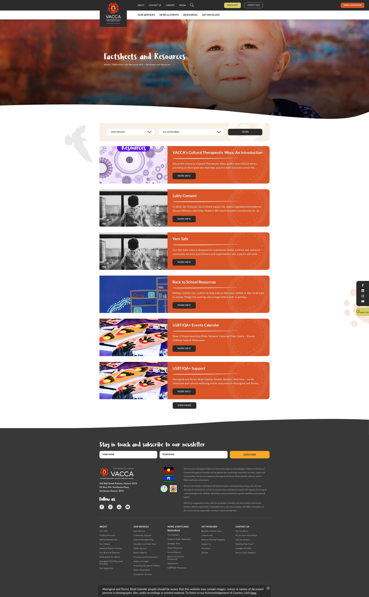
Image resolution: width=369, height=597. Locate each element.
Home (107, 65)
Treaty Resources (174, 548)
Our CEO (103, 531)
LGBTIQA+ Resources (177, 568)
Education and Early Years (144, 544)
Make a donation (352, 5)
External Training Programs (213, 540)
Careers (170, 5)
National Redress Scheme (110, 548)
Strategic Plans (173, 544)
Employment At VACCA (109, 557)
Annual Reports (174, 552)
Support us (206, 544)
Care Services (139, 531)
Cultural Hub (207, 535)
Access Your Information (246, 535)
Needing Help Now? (244, 544)
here (253, 593)
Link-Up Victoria (243, 540)
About (141, 5)
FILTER (245, 132)
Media (182, 5)
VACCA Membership (108, 540)
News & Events (169, 15)
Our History (104, 544)
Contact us (155, 5)
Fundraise (206, 548)
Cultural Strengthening (143, 540)
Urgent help (253, 5)
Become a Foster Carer (212, 531)
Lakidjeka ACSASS (243, 548)
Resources (190, 15)
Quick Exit (232, 5)
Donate (205, 553)
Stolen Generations (141, 570)
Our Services (146, 15)
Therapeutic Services (142, 574)
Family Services (140, 548)
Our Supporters (106, 568)
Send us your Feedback (246, 553)
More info (184, 176)
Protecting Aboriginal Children (146, 566)
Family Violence (140, 553)
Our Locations (242, 531)
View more (184, 405)
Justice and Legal (140, 561)
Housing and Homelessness (145, 557)
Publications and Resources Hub (127, 65)
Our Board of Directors (109, 553)
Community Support (142, 535)
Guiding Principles (107, 535)
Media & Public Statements (179, 539)
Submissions (172, 564)
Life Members (173, 535)
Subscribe (249, 454)
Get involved (211, 15)
